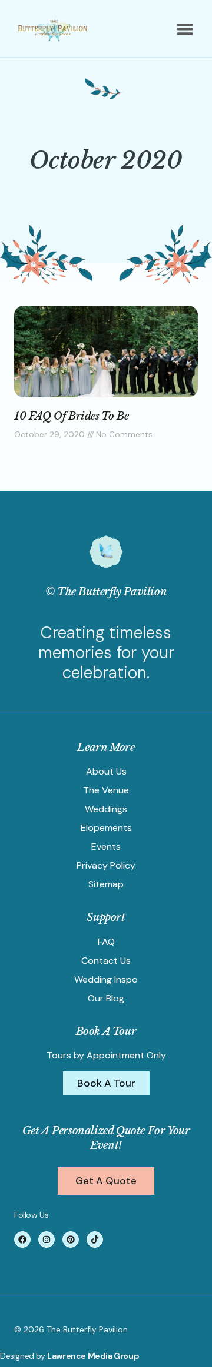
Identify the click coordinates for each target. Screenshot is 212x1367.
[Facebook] (22, 1239)
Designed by (23, 1356)
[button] (184, 29)
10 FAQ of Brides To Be (71, 416)
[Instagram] (46, 1239)
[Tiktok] (95, 1239)
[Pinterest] (70, 1239)
